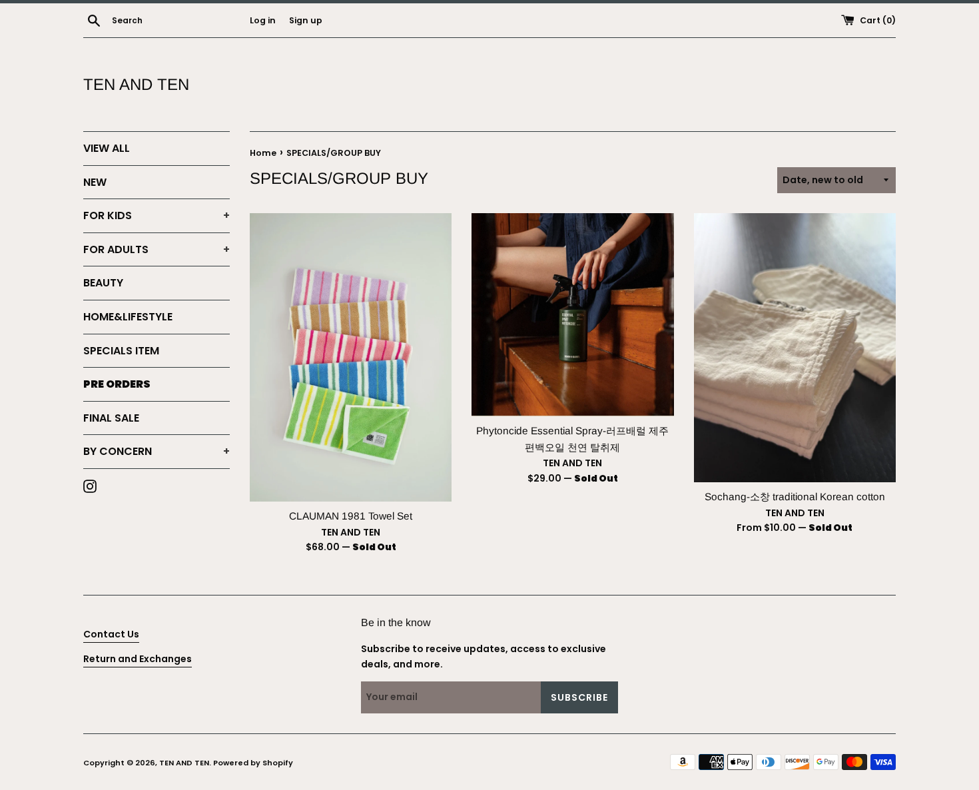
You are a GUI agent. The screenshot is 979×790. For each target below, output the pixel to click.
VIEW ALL (106, 148)
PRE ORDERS (117, 384)
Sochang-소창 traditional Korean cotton (795, 496)
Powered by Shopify (253, 762)
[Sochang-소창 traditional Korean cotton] (795, 347)
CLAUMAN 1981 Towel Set (350, 516)
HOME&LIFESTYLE (127, 316)
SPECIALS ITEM (121, 350)
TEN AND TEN (136, 84)
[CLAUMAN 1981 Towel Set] (351, 357)
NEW (95, 182)
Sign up (305, 20)
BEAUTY (103, 282)
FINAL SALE (111, 418)
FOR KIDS (156, 215)
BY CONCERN (156, 451)
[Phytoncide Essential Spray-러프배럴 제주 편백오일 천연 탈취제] (572, 314)
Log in (263, 20)
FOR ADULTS (156, 249)
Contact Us (111, 634)
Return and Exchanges (137, 658)
